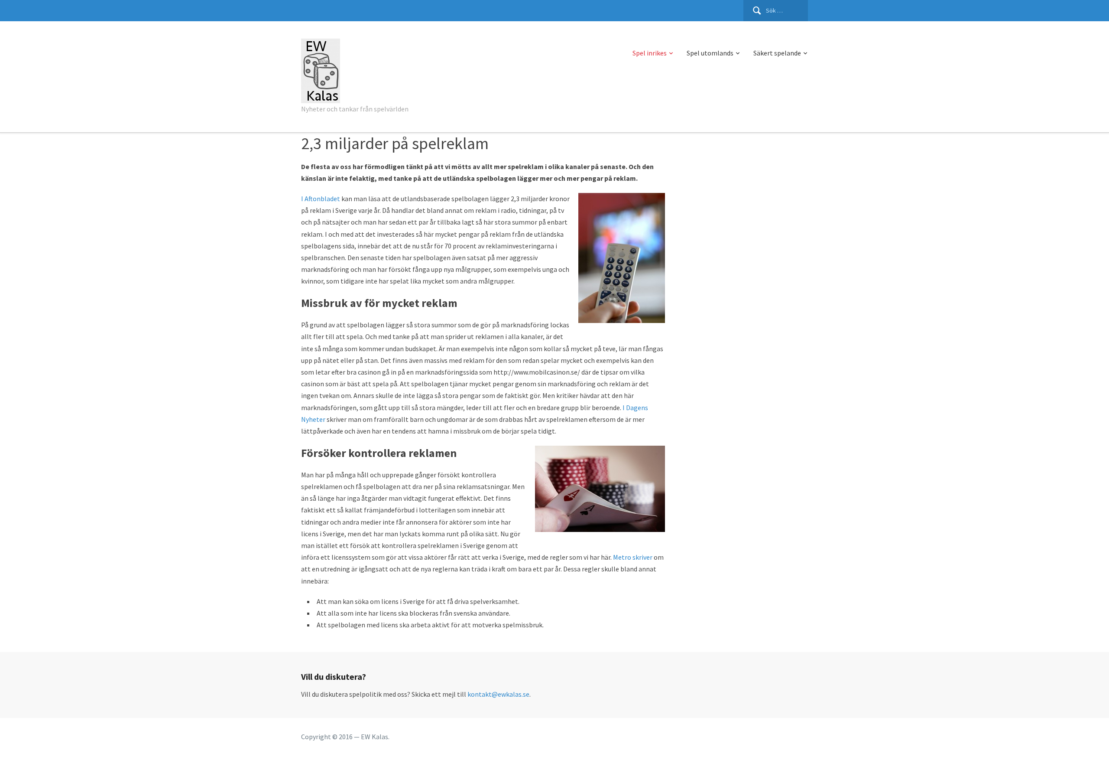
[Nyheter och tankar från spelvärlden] (320, 69)
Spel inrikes (649, 53)
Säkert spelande (777, 53)
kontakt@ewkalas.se (498, 694)
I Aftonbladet (320, 198)
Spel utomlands (710, 53)
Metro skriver (632, 557)
